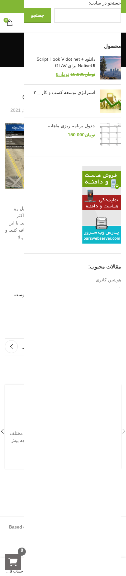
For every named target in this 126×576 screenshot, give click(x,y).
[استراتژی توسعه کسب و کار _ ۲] (110, 101)
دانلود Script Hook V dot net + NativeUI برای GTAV (66, 62)
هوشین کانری (108, 279)
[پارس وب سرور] (101, 204)
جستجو (37, 15)
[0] (13, 562)
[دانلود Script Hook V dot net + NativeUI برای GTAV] (110, 67)
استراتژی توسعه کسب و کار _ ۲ (64, 92)
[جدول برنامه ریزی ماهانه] (110, 134)
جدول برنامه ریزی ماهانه (71, 125)
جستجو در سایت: (105, 2)
